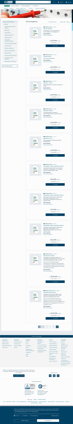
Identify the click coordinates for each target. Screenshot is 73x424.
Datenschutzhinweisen (22, 411)
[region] (36, 413)
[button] (61, 2)
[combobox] (36, 2)
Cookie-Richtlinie (35, 411)
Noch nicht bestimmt (47, 35)
